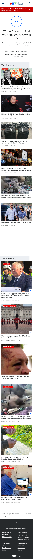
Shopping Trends (22, 54)
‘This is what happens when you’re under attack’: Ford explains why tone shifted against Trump (15, 295)
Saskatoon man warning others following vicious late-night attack (15, 377)
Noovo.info (21, 545)
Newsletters (27, 513)
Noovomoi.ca (21, 548)
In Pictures (24, 51)
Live (22, 56)
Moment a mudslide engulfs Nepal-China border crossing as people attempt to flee (16, 196)
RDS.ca (20, 550)
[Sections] (3, 3)
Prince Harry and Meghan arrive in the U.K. (16, 222)
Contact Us (15, 513)
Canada (12, 51)
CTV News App (6, 513)
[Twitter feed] (16, 522)
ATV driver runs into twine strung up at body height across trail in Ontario (14, 458)
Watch (17, 51)
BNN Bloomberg (6, 548)
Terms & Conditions (23, 537)
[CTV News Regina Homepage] (16, 3)
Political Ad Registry (23, 539)
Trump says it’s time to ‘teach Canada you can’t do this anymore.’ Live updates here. (16, 88)
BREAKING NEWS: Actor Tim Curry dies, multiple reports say (15, 115)
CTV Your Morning (10, 54)
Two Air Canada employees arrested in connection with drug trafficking (15, 142)
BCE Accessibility (7, 537)
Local (6, 51)
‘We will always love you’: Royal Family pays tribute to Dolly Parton (16, 337)
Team (4, 516)
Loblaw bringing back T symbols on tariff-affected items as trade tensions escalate (16, 169)
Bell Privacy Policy (23, 535)
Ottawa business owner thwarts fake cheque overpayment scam (14, 498)
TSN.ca (4, 550)
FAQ (21, 513)
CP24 (3, 545)
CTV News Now (14, 56)
